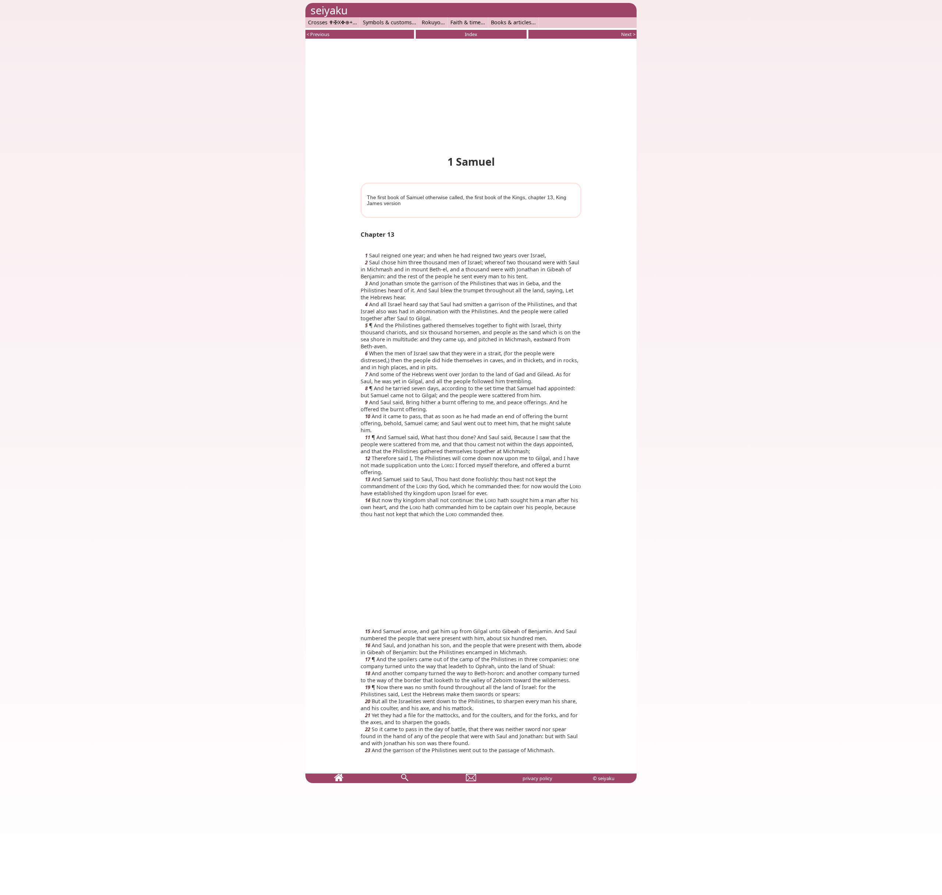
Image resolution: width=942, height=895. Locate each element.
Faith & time (465, 22)
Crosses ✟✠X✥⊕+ (330, 22)
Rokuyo (431, 22)
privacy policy (537, 778)
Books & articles (511, 22)
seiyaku (329, 10)
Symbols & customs (387, 22)
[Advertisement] (471, 95)
